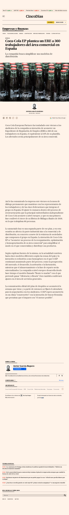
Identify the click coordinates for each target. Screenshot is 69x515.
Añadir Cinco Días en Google (58, 118)
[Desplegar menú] (3, 16)
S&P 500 (16, 10)
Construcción (28, 33)
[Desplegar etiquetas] (62, 389)
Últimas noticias (56, 33)
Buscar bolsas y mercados (11, 490)
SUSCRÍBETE (51, 22)
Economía (56, 389)
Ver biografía (17, 369)
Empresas (49, 389)
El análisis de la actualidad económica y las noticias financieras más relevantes (28, 375)
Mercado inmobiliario (39, 33)
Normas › (61, 380)
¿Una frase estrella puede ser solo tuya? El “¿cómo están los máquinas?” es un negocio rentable (35, 483)
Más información (9, 397)
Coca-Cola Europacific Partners (13, 389)
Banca (4, 33)
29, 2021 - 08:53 (34, 113)
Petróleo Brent (30, 10)
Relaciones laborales (39, 389)
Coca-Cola (30, 389)
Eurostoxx (10, 499)
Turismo (48, 33)
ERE (25, 389)
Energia (21, 33)
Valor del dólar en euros (61, 10)
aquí (42, 397)
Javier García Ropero (34, 111)
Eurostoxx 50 (44, 10)
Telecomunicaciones (12, 33)
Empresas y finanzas (15, 28)
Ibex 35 (5, 10)
